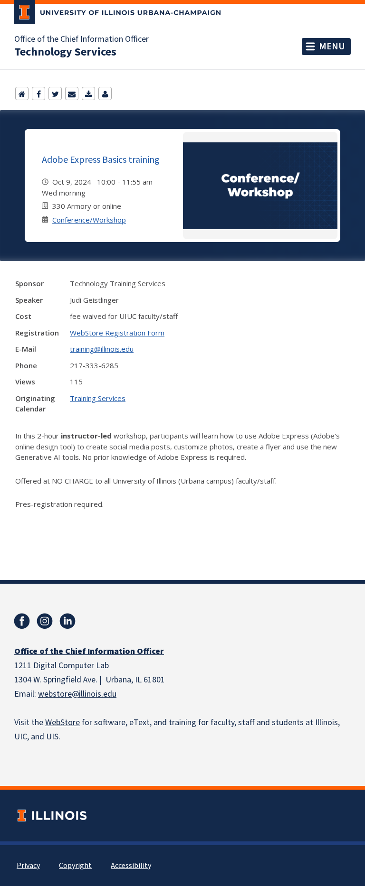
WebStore (62, 722)
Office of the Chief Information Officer (81, 39)
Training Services (97, 398)
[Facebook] (38, 93)
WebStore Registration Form (117, 332)
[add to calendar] (88, 93)
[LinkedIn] (67, 621)
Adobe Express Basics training (101, 159)
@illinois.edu (94, 694)
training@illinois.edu (102, 349)
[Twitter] (55, 93)
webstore (55, 694)
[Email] (71, 93)
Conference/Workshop (89, 219)
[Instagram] (44, 621)
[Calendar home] (22, 93)
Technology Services (65, 52)
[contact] (105, 93)
